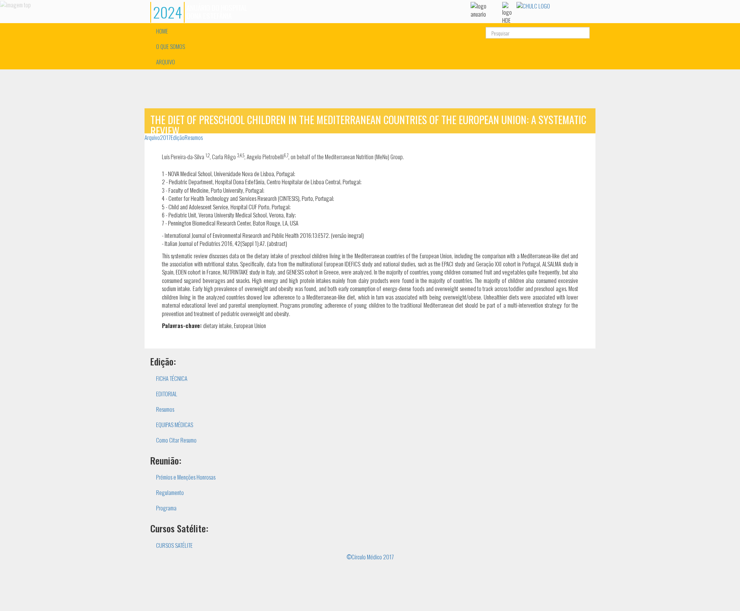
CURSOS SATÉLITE (174, 545)
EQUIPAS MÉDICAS (174, 424)
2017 (165, 137)
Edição (178, 137)
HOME (162, 31)
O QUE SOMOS (170, 46)
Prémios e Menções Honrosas (185, 477)
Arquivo (152, 137)
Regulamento (170, 492)
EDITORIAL (166, 393)
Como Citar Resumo (176, 440)
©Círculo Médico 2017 (370, 556)
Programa (166, 507)
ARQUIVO (165, 61)
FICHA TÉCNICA (171, 378)
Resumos (194, 137)
